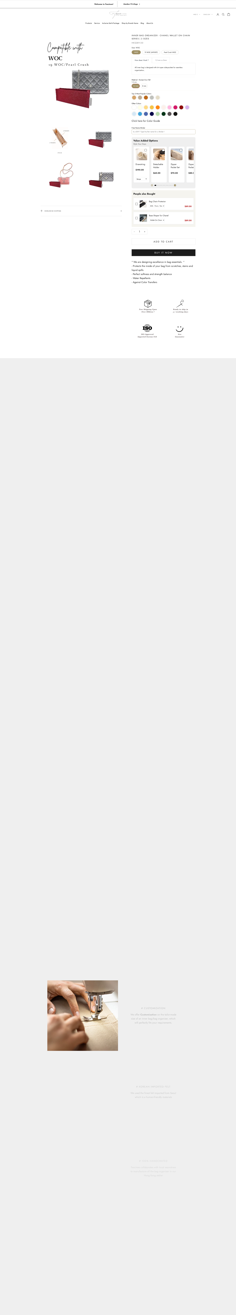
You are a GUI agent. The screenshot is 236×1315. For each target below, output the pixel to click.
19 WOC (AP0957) (151, 52)
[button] (175, 185)
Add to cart (163, 241)
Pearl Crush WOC (170, 52)
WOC (136, 52)
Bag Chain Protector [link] (157, 201)
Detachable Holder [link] (158, 166)
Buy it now (163, 252)
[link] (141, 154)
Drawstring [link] (140, 164)
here (140, 121)
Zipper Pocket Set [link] (175, 166)
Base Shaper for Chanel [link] (159, 215)
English (207, 14)
